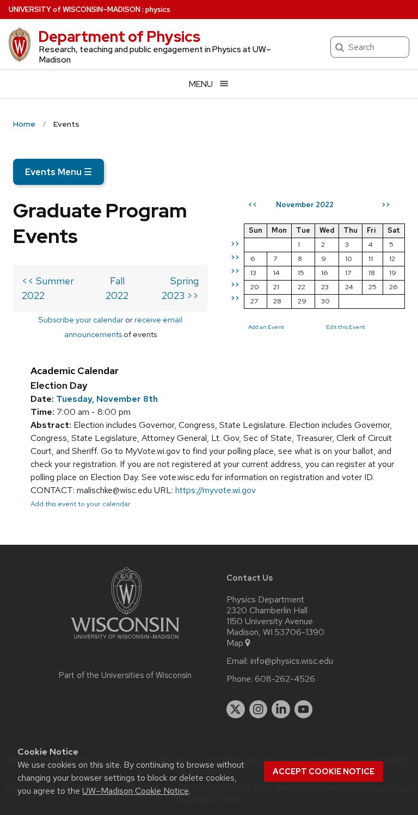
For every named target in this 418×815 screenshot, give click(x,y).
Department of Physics (119, 36)
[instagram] (258, 709)
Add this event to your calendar (80, 503)
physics (157, 9)
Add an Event (266, 327)
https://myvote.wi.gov (215, 490)
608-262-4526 (285, 679)
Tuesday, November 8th (107, 399)
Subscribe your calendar (81, 319)
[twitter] (235, 709)
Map (234, 643)
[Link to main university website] (125, 640)
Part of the (125, 675)
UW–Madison (74, 9)
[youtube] (303, 709)
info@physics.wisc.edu (291, 661)
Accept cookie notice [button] (323, 771)
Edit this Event (345, 327)
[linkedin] (281, 709)
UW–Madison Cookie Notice (135, 791)
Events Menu (58, 172)
